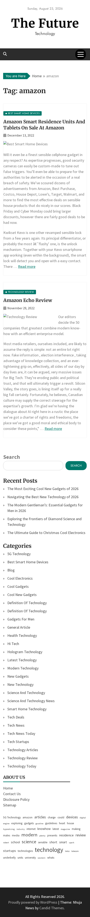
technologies (25, 851)
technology (49, 850)
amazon (27, 817)
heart (62, 823)
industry (21, 829)
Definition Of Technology (27, 602)
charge (52, 817)
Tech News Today (21, 733)
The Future (45, 23)
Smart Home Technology (26, 709)
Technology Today (21, 766)
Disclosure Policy (16, 799)
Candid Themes (51, 907)
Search (11, 456)
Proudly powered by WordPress (33, 902)
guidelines (51, 823)
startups (9, 851)
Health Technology (22, 635)
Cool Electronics (20, 578)
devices (72, 817)
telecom (75, 851)
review (81, 835)
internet (31, 829)
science (29, 842)
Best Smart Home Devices (27, 562)
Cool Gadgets (18, 586)
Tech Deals (15, 717)
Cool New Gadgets (22, 594)
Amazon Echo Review (27, 300)
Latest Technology (22, 660)
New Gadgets (18, 676)
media (15, 835)
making (76, 829)
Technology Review (22, 758)
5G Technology (19, 553)
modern (29, 835)
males (6, 835)
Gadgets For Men (20, 619)
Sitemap (9, 805)
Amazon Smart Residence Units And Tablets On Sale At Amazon (44, 125)
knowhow (44, 829)
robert (6, 842)
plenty (42, 835)
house (70, 823)
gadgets (29, 823)
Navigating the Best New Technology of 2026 (42, 496)
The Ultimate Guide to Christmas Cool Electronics (46, 532)
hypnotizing (9, 829)
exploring (16, 823)
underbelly (9, 857)
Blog (11, 570)
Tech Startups (18, 741)
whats (50, 857)
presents (52, 835)
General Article (18, 627)
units (20, 857)
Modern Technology (23, 668)
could (61, 817)
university (30, 857)
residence (66, 835)
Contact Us (12, 793)
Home (8, 788)
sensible (43, 842)
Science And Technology (26, 692)
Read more (26, 266)
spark (71, 842)
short (53, 842)
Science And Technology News (31, 700)
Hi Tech (13, 643)
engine (6, 823)
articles (40, 817)
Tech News (15, 725)
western (41, 857)
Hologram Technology (24, 651)
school (15, 842)
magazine (65, 829)
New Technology (20, 684)
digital (83, 817)
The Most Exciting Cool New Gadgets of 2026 (42, 488)
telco (67, 851)
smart (63, 842)
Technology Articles (22, 749)
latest (56, 829)
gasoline (39, 823)
